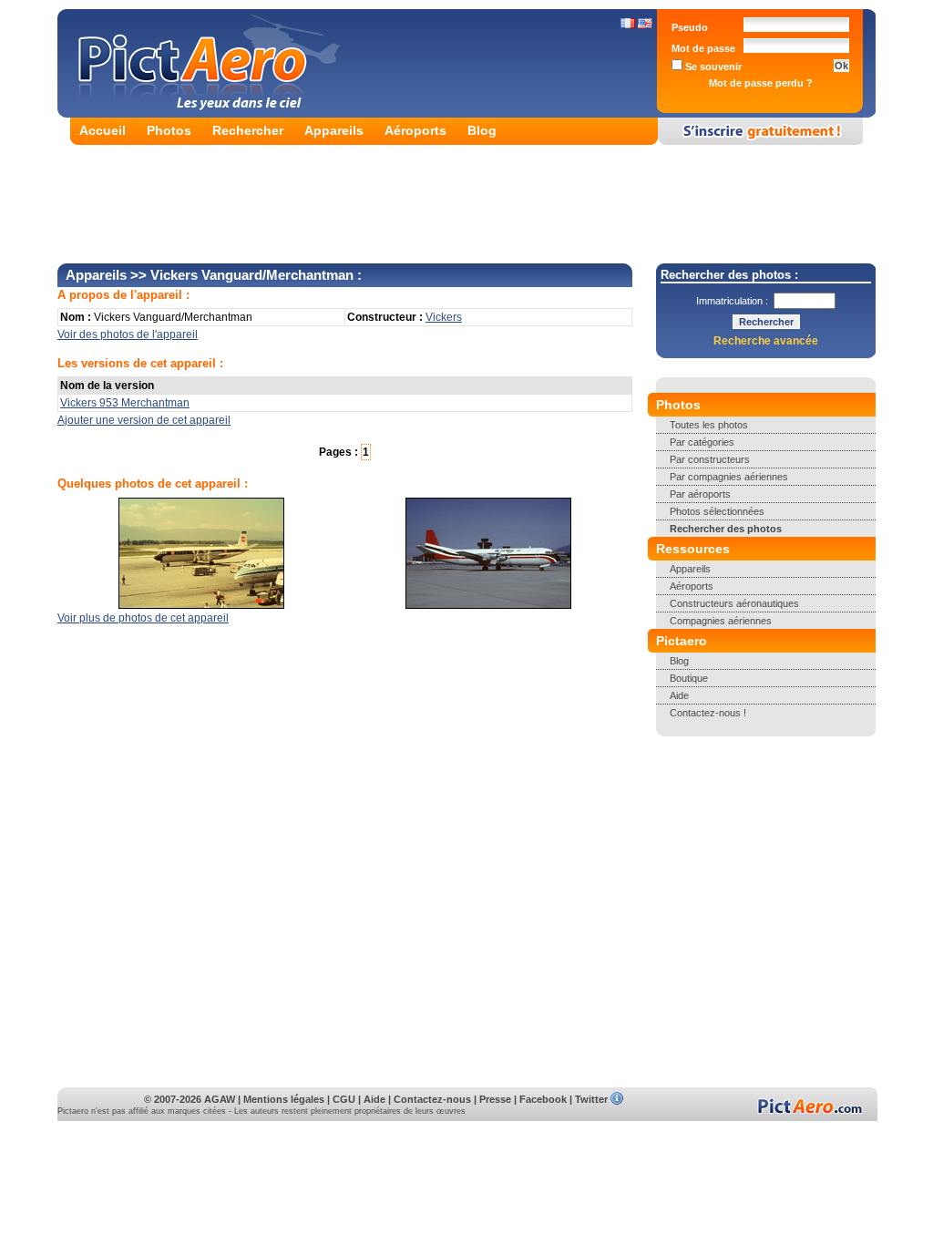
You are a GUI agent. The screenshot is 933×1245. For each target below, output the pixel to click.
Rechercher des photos (726, 528)
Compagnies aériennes (721, 620)
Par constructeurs (710, 459)
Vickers (443, 317)
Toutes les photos (709, 424)
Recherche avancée (765, 340)
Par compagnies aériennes (729, 476)
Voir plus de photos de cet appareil (143, 618)
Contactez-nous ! (708, 712)
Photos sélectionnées (717, 511)
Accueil (102, 130)
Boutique (689, 678)
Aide (679, 695)
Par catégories (702, 442)
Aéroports (415, 130)
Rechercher (247, 130)
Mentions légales (283, 1099)
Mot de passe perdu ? (761, 82)
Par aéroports (700, 494)
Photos (169, 130)
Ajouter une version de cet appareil (144, 420)
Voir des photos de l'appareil (127, 334)
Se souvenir (712, 66)
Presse (495, 1099)
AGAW (219, 1099)
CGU (344, 1099)
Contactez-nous (432, 1099)
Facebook (543, 1099)
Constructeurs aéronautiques (734, 603)
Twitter (591, 1099)
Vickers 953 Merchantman (125, 402)
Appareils (334, 130)
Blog (482, 130)
